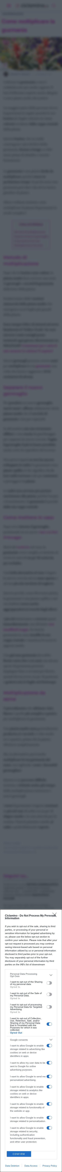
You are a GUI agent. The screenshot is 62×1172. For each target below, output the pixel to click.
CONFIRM (19, 1154)
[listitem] (31, 975)
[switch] (49, 983)
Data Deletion (12, 1165)
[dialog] (31, 1040)
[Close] (55, 916)
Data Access (30, 1165)
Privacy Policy (49, 1165)
